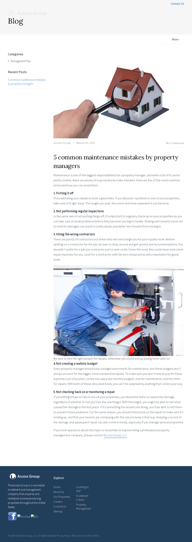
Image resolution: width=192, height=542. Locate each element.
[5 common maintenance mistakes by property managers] (118, 95)
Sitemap (57, 511)
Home (56, 487)
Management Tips (21, 61)
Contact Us (59, 506)
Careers (57, 501)
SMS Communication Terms (85, 535)
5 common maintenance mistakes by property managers (27, 81)
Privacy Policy (63, 535)
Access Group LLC (115, 435)
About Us (58, 492)
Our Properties (61, 497)
